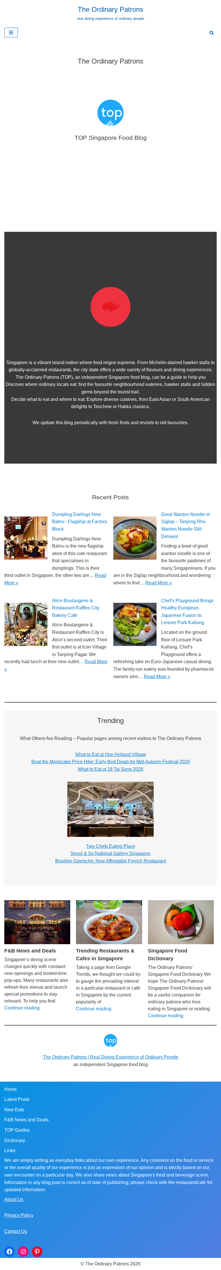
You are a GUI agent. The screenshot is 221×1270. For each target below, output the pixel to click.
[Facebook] (9, 1251)
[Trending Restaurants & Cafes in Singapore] (109, 922)
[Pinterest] (37, 1251)
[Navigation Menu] (11, 32)
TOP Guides (17, 1130)
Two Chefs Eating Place (110, 846)
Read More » (158, 582)
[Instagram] (23, 1251)
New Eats (14, 1109)
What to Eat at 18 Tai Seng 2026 (110, 769)
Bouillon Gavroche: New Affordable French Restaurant (110, 860)
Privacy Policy (18, 1215)
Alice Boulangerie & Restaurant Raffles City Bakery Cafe (75, 608)
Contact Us (15, 1231)
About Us (13, 1199)
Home (10, 1089)
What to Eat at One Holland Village (110, 754)
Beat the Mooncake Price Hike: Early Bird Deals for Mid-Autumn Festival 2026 (110, 761)
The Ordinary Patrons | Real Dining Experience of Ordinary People (110, 1057)
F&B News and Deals (30, 951)
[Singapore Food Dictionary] (181, 922)
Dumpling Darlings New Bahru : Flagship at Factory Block (79, 521)
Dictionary (14, 1140)
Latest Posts (16, 1099)
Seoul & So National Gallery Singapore (110, 853)
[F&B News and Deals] (37, 922)
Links (9, 1150)
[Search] (211, 32)
